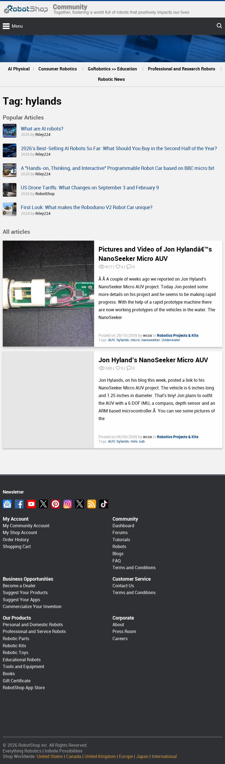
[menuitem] (19, 69)
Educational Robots (22, 659)
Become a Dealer (19, 585)
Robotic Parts (16, 638)
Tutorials (121, 539)
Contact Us (123, 585)
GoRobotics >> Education (112, 69)
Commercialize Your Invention (32, 606)
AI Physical (19, 69)
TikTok (103, 504)
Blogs (118, 553)
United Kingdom (100, 756)
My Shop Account (20, 532)
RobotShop (45, 194)
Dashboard (123, 525)
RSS (91, 504)
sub (142, 441)
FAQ (117, 560)
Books (9, 673)
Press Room (124, 631)
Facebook (19, 504)
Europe (126, 756)
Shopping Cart (17, 546)
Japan (142, 756)
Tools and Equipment (23, 666)
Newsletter (7, 504)
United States (50, 756)
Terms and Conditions (134, 567)
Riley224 (42, 134)
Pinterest (55, 504)
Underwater (171, 340)
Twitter (43, 504)
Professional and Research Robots (181, 69)
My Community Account (26, 525)
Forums (120, 532)
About (118, 624)
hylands (123, 340)
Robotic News (111, 79)
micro (135, 340)
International (164, 756)
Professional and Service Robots (34, 631)
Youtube (31, 504)
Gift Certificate (16, 680)
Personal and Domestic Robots (33, 624)
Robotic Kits (14, 645)
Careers (120, 638)
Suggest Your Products (25, 592)
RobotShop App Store (24, 687)
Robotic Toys (15, 652)
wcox (148, 335)
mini (134, 441)
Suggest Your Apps (21, 599)
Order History (16, 539)
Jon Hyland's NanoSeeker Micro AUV (153, 360)
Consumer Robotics (57, 69)
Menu (17, 26)
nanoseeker (150, 340)
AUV (111, 340)
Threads (79, 504)
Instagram (67, 504)
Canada (73, 756)
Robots (119, 546)
